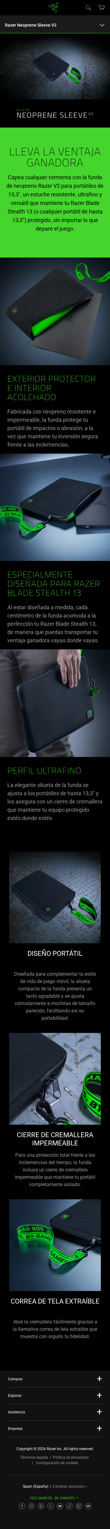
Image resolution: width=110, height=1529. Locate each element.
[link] (53, 7)
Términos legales (34, 1457)
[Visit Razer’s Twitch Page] (79, 1506)
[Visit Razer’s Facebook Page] (22, 1506)
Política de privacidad (71, 1457)
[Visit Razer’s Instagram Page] (31, 1506)
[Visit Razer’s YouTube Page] (60, 1506)
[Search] (88, 7)
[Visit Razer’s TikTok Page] (69, 1506)
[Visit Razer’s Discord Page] (88, 1506)
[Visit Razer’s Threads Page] (41, 1506)
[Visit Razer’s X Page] (50, 1506)
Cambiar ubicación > (70, 1486)
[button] (101, 7)
